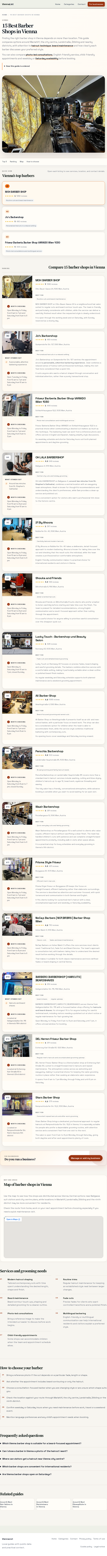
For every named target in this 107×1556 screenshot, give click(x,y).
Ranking (13, 161)
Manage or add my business (85, 1158)
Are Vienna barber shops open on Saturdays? (26, 1474)
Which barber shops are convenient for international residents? (37, 1466)
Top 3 (4, 161)
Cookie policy (86, 1546)
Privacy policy (85, 1539)
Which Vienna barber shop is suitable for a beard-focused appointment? (41, 1443)
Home (57, 4)
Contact (81, 4)
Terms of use (99, 1539)
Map (21, 161)
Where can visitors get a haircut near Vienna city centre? (33, 1458)
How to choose (33, 161)
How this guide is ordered (18, 66)
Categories (69, 4)
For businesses (96, 4)
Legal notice (99, 1546)
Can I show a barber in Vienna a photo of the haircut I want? (34, 1451)
